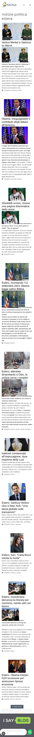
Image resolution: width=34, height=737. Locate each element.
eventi (17, 429)
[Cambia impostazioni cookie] (3, 733)
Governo (18, 524)
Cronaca (13, 573)
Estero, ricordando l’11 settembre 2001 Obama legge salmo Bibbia (15, 285)
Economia (13, 90)
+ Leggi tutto (17, 706)
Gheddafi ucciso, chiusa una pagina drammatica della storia (16, 206)
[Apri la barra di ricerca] (24, 5)
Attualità (6, 90)
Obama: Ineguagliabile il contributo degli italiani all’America (16, 121)
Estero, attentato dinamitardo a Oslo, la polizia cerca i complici (15, 374)
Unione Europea (25, 429)
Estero (20, 90)
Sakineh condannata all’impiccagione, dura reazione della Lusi (14, 456)
